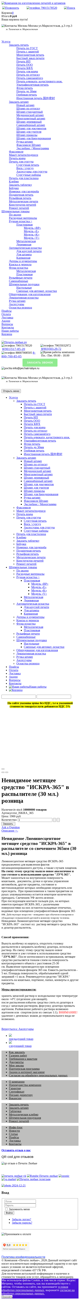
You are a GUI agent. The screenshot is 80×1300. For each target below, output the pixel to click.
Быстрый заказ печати (30, 58)
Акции (5, 320)
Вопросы (7, 324)
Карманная (23, 257)
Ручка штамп (24, 141)
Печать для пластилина (24, 178)
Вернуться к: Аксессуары (17, 1029)
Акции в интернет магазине (27, 1072)
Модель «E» (31, 231)
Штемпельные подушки (24, 284)
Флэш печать (24, 88)
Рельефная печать (20, 198)
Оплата (6, 314)
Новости (14, 1130)
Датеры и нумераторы (23, 261)
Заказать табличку (20, 184)
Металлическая (26, 241)
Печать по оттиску (28, 74)
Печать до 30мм (26, 91)
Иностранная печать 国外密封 (35, 98)
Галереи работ (18, 1055)
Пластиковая (24, 224)
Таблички (15, 1111)
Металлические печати (23, 201)
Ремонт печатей (19, 208)
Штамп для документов (31, 128)
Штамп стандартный (29, 111)
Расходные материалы (23, 218)
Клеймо (14, 181)
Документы (16, 1062)
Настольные (24, 287)
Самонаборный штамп (30, 125)
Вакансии (15, 1098)
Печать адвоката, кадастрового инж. (39, 81)
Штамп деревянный (29, 121)
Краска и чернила (20, 264)
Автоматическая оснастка (25, 247)
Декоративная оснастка (24, 297)
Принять (6, 1296)
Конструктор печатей (22, 204)
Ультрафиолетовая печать (32, 84)
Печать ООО (24, 64)
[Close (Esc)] (2, 769)
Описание (9, 830)
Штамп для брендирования (33, 138)
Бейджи (14, 188)
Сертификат (16, 1091)
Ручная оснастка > (20, 221)
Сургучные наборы (28, 174)
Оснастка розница (20, 307)
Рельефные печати (20, 277)
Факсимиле (16, 151)
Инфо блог (16, 1127)
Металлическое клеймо (23, 1114)
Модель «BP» (32, 227)
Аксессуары (16, 304)
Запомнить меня (19, 1209)
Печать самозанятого (29, 78)
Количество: (9, 819)
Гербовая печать (26, 94)
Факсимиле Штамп (28, 145)
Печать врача (17, 158)
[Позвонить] (10, 7)
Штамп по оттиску (28, 108)
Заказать (8, 823)
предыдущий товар (21, 1038)
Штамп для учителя (28, 131)
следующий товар (20, 1045)
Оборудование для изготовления (29, 294)
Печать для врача (27, 71)
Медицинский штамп (30, 115)
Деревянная (23, 244)
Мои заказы (16, 1065)
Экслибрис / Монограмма (32, 148)
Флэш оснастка (18, 267)
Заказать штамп (19, 101)
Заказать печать (19, 44)
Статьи (13, 1134)
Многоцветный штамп (30, 118)
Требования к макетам (23, 1058)
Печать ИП (23, 61)
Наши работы (10, 330)
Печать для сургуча (21, 161)
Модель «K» (31, 234)
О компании (17, 1081)
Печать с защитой (27, 51)
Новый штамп (25, 105)
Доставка (7, 317)
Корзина (6, 334)
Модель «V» (31, 237)
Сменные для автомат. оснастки (36, 291)
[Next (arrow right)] (6, 772)
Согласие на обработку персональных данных (38, 1075)
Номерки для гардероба (24, 191)
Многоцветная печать (30, 54)
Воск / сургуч (24, 168)
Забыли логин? (21, 1219)
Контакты (7, 327)
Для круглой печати (29, 251)
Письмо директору (21, 1095)
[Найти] (69, 7)
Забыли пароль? (22, 1222)
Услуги (5, 41)
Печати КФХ (24, 68)
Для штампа (24, 254)
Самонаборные (18, 281)
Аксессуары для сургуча (31, 171)
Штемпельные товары (15, 211)
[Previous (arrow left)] (2, 772)
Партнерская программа (24, 1068)
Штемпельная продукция (25, 1117)
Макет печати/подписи (23, 154)
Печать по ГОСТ (27, 48)
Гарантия (15, 1088)
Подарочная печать (21, 194)
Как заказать (17, 1052)
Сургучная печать (27, 164)
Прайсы (6, 310)
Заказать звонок (40, 362)
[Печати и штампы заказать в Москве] (14, 342)
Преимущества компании (25, 1085)
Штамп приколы (26, 135)
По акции (15, 214)
